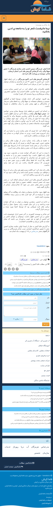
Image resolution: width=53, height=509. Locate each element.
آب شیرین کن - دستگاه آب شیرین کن (37, 341)
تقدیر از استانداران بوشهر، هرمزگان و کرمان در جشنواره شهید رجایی (29, 279)
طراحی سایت (45, 365)
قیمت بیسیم (45, 375)
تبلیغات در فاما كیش (45, 500)
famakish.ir (41, 246)
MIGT (48, 336)
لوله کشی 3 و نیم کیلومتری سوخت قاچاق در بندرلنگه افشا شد (31, 420)
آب (27, 447)
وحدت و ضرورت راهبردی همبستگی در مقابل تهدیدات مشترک (31, 276)
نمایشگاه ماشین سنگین (42, 380)
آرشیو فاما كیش (47, 503)
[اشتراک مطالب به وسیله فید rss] (5, 269)
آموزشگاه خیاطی (44, 345)
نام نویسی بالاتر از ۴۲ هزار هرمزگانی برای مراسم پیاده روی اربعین (30, 401)
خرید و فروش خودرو (43, 355)
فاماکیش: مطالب (25, 463)
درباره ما (49, 497)
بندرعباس (34, 231)
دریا (22, 447)
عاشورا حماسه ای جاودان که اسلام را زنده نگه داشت (34, 395)
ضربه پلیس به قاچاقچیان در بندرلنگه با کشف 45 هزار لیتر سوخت (30, 282)
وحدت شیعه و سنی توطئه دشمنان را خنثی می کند (35, 416)
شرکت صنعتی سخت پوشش (40, 360)
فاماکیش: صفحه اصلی (12, 467)
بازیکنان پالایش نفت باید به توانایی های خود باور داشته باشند (31, 285)
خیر (9, 264)
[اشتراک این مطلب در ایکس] (13, 269)
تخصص (37, 453)
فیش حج (47, 370)
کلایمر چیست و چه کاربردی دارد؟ (40, 392)
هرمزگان (24, 260)
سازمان (46, 453)
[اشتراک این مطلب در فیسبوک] (17, 269)
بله (20, 264)
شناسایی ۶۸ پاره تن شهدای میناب (39, 398)
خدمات (7, 447)
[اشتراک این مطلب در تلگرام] (9, 269)
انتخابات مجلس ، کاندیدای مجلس (39, 351)
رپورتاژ (15, 447)
